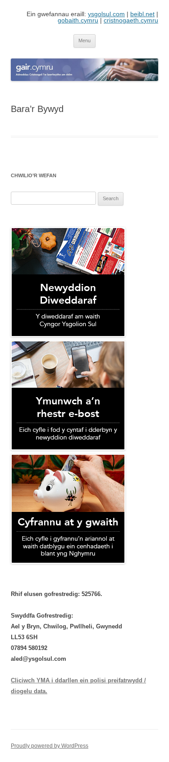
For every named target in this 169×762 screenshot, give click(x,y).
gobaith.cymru (78, 20)
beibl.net (142, 14)
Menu (84, 40)
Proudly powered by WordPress (49, 746)
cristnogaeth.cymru (131, 20)
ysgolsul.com (106, 14)
